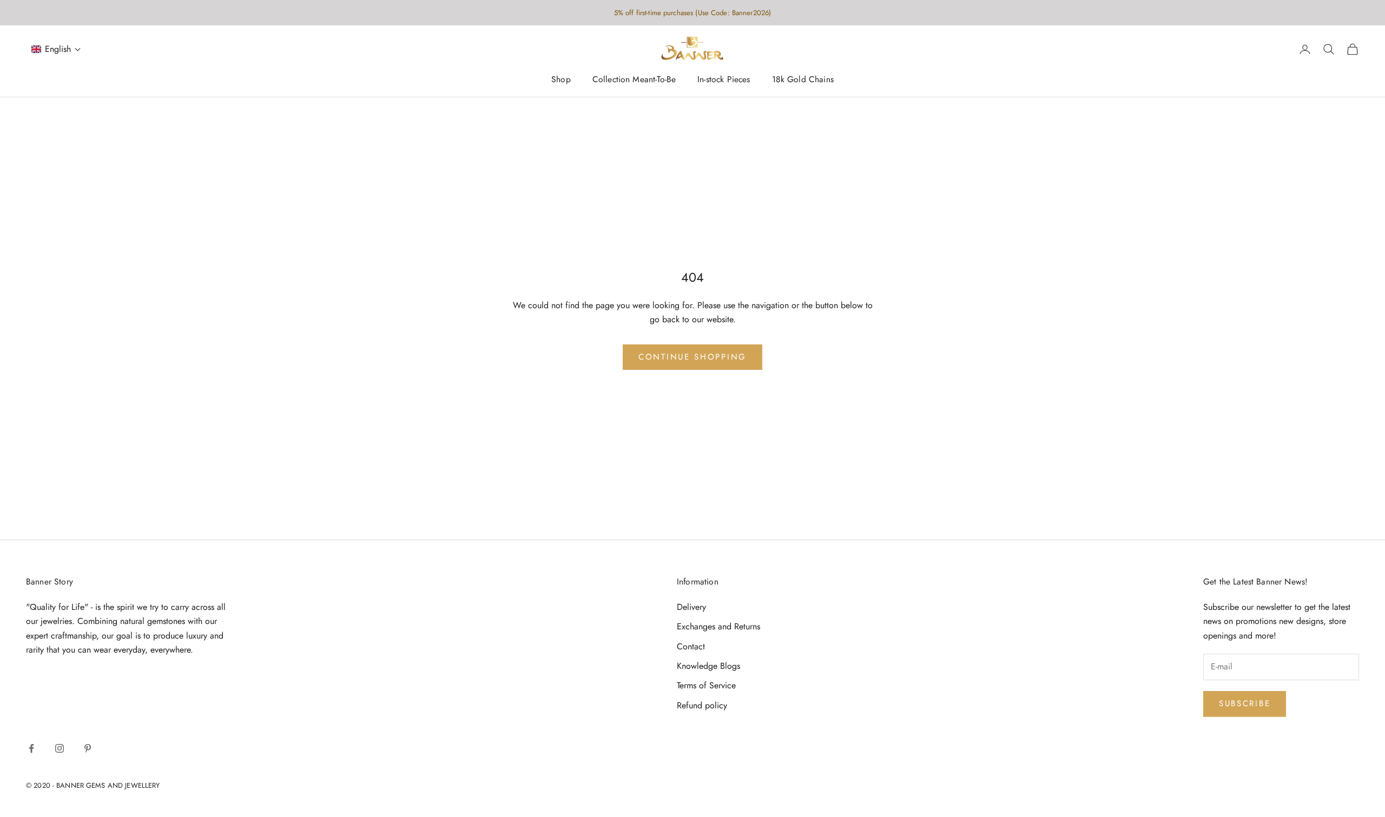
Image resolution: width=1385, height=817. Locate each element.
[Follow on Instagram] (59, 748)
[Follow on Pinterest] (87, 748)
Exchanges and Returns (718, 626)
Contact (691, 646)
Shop (561, 80)
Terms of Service (706, 685)
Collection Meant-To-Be (634, 80)
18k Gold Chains (803, 80)
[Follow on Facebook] (31, 748)
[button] (56, 49)
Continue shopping (692, 357)
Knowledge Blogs (708, 666)
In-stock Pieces (723, 80)
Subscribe (1244, 703)
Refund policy (702, 705)
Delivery (691, 607)
